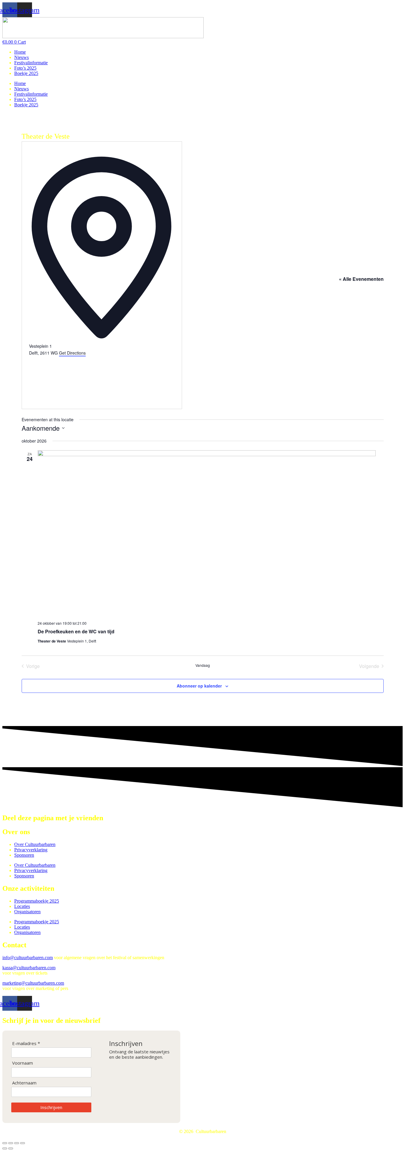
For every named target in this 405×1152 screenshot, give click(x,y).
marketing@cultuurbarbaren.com (33, 983)
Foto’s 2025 (25, 68)
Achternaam (24, 1083)
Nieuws (21, 57)
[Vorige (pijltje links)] (4, 1148)
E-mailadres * (26, 1043)
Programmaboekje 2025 (36, 900)
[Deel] (16, 1143)
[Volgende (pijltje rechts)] (10, 1148)
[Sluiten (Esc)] (22, 1143)
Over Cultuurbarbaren (34, 844)
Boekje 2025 (26, 73)
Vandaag (202, 665)
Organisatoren (27, 911)
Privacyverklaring (30, 849)
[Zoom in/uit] (4, 1143)
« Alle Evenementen (361, 278)
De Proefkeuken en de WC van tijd (76, 631)
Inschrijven (51, 1107)
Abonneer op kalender (199, 686)
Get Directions (72, 353)
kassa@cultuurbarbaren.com (28, 967)
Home (20, 52)
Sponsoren (24, 855)
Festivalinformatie (31, 62)
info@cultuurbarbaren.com (27, 957)
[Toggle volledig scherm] (10, 1143)
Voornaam (22, 1063)
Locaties (22, 906)
